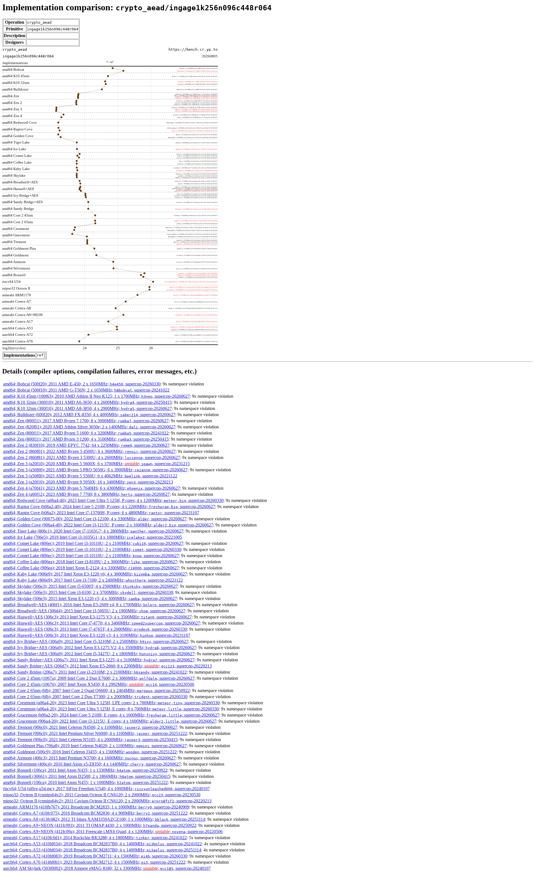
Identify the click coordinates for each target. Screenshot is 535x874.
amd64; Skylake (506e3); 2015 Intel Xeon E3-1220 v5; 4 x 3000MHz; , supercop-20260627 (90, 598)
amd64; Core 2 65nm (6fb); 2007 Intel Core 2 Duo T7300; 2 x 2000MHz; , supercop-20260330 (95, 696)
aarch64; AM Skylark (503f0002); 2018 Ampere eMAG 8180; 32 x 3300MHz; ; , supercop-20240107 (107, 868)
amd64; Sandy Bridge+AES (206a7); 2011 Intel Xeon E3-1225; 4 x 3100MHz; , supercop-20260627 (98, 659)
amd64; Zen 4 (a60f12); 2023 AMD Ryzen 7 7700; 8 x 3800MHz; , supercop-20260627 (86, 494)
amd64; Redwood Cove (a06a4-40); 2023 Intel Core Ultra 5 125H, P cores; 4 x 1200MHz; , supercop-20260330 (113, 500)
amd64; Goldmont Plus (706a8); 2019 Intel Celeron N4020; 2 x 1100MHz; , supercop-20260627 (95, 745)
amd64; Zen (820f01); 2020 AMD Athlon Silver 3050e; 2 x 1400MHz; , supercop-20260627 (89, 426)
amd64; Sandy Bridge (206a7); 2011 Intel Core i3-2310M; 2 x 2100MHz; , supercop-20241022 (95, 672)
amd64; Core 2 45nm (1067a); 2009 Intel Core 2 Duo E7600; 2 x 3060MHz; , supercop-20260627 (98, 678)
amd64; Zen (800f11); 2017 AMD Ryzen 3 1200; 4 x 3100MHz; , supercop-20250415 (86, 439)
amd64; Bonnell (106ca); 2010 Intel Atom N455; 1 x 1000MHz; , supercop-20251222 (85, 782)
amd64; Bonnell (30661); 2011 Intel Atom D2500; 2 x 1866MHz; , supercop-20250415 (86, 776)
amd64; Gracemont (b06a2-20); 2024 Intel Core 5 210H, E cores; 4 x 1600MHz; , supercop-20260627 (111, 715)
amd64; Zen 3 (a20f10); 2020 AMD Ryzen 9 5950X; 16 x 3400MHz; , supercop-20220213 (88, 482)
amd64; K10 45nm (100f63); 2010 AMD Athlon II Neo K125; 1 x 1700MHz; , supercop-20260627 (96, 396)
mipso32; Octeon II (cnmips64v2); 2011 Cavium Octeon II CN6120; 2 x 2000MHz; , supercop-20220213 (107, 800)
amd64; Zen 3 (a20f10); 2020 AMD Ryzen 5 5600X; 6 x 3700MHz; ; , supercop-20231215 (96, 463)
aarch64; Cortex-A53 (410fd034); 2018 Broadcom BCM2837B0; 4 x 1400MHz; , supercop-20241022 (102, 843)
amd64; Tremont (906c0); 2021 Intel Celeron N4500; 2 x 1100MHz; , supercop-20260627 (90, 727)
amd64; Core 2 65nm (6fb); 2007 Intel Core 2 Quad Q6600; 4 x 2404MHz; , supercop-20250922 (96, 690)
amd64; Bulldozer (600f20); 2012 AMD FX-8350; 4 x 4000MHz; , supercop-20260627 (89, 414)
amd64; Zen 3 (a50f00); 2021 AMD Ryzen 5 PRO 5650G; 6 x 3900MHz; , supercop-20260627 (95, 469)
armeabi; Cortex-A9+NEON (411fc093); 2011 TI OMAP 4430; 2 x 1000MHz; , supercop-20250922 (99, 825)
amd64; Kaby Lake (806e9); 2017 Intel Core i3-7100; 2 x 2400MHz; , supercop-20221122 (93, 580)
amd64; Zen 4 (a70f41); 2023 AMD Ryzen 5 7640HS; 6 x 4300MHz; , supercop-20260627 (91, 488)
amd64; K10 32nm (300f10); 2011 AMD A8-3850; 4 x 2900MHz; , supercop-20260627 (87, 408)
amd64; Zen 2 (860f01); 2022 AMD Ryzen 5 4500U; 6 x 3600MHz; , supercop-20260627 (89, 451)
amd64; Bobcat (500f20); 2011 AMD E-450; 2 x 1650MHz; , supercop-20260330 (81, 384)
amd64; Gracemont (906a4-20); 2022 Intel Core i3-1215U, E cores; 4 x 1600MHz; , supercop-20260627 (109, 721)
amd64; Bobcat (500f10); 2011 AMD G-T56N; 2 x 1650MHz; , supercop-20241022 (86, 390)
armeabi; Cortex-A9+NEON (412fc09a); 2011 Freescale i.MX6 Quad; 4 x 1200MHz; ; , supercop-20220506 (113, 831)
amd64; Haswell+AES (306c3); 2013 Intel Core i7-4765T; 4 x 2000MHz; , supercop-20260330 (95, 629)
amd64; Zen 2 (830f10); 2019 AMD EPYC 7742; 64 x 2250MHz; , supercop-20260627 (86, 445)
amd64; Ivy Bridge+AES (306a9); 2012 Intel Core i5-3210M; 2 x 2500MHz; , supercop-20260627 (95, 641)
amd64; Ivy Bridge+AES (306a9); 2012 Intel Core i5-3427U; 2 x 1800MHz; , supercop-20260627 (98, 653)
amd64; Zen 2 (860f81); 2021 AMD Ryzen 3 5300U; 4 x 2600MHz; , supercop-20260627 (91, 457)
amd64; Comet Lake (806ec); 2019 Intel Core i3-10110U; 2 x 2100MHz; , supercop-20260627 (93, 543)
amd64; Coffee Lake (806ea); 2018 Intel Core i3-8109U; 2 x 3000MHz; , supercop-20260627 (90, 561)
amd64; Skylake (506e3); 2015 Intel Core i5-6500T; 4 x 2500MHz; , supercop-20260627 (90, 586)
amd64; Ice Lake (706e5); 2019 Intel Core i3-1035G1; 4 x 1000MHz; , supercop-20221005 (92, 537)
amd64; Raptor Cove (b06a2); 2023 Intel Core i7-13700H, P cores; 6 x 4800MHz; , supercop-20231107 (101, 512)
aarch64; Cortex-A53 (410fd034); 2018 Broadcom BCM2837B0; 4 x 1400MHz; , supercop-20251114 (102, 850)
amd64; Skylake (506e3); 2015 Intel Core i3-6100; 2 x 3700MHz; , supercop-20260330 (88, 592)
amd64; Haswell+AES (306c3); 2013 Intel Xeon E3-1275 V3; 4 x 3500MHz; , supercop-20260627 (97, 617)
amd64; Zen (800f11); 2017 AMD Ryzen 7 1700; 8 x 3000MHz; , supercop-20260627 (86, 420)
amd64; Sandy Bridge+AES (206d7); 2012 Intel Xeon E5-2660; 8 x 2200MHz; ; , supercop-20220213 (107, 666)
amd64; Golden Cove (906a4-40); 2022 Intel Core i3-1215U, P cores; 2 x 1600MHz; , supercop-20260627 (108, 525)
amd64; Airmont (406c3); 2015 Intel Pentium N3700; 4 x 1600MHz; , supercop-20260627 (89, 758)
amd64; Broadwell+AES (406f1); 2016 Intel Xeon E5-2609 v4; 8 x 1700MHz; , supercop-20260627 (98, 604)
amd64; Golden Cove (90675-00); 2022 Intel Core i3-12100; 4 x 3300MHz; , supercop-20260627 (94, 518)
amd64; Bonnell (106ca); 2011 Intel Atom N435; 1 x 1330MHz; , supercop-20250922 (85, 770)
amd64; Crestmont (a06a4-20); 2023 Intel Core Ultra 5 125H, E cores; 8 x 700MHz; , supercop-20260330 (111, 709)
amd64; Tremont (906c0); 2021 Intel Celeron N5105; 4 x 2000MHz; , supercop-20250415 (90, 739)
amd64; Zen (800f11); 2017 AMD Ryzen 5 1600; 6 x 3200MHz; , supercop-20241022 (86, 433)
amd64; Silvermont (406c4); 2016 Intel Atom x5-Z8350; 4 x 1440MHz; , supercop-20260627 (92, 764)
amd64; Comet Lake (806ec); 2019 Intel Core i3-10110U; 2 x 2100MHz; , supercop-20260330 (92, 549)
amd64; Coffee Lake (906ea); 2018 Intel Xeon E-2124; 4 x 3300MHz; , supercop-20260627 (91, 567)
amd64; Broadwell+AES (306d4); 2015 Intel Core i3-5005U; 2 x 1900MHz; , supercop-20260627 (94, 610)
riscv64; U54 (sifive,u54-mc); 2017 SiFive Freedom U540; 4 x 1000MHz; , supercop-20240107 (106, 788)
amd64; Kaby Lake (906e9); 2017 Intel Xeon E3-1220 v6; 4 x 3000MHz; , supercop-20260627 (95, 574)
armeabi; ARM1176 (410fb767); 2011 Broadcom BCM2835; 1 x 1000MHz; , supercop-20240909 (96, 807)
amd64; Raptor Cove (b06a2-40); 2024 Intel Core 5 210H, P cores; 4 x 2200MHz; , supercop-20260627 (109, 506)
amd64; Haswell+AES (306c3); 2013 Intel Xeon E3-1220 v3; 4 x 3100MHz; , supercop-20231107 (96, 635)
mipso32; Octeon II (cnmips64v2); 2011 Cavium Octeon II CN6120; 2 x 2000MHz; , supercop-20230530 (101, 794)
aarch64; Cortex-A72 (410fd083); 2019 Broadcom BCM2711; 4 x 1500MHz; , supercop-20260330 (95, 856)
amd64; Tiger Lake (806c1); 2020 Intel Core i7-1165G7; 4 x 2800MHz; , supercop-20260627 (93, 531)
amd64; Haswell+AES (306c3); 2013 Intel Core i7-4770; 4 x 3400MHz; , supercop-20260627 (101, 623)
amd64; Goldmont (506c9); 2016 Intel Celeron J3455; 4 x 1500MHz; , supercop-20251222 (90, 751)
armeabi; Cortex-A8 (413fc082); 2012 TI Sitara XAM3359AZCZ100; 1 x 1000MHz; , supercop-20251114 (104, 819)
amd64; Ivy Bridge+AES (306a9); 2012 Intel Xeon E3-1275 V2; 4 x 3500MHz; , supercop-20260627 (99, 647)
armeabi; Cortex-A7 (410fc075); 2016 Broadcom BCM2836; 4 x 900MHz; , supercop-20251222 (95, 813)
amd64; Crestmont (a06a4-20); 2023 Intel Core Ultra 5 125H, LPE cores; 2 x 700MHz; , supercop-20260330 (111, 702)
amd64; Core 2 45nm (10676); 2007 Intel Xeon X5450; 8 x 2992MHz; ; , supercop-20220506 (98, 684)
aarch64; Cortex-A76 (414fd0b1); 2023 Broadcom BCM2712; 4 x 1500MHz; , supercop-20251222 (94, 862)
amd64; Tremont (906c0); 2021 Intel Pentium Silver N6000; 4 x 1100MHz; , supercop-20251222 (95, 733)
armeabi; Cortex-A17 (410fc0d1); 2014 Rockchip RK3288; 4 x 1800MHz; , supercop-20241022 (95, 837)
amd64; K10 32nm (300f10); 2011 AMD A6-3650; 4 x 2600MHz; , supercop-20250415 (87, 402)
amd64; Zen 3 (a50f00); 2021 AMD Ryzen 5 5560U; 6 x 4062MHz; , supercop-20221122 (90, 476)
